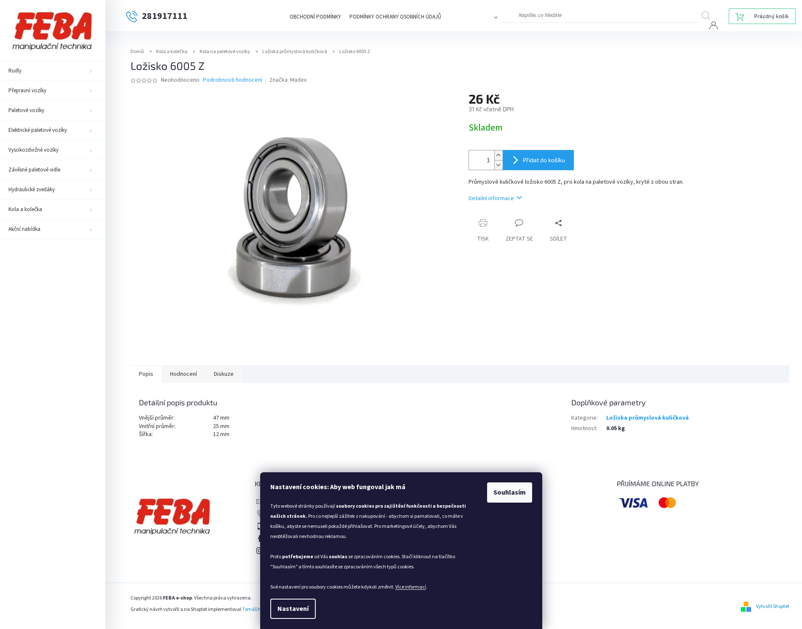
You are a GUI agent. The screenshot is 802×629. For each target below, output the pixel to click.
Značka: (287, 80)
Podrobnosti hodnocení (232, 80)
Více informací (410, 587)
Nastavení (293, 608)
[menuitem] (52, 70)
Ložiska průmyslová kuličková (647, 418)
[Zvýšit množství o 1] (498, 155)
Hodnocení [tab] (183, 374)
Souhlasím (509, 492)
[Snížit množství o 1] (498, 165)
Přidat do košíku (544, 159)
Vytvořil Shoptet (772, 606)
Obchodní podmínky (315, 17)
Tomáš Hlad (255, 609)
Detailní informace (491, 198)
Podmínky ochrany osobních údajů (395, 17)
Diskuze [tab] (224, 374)
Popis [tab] (146, 374)
